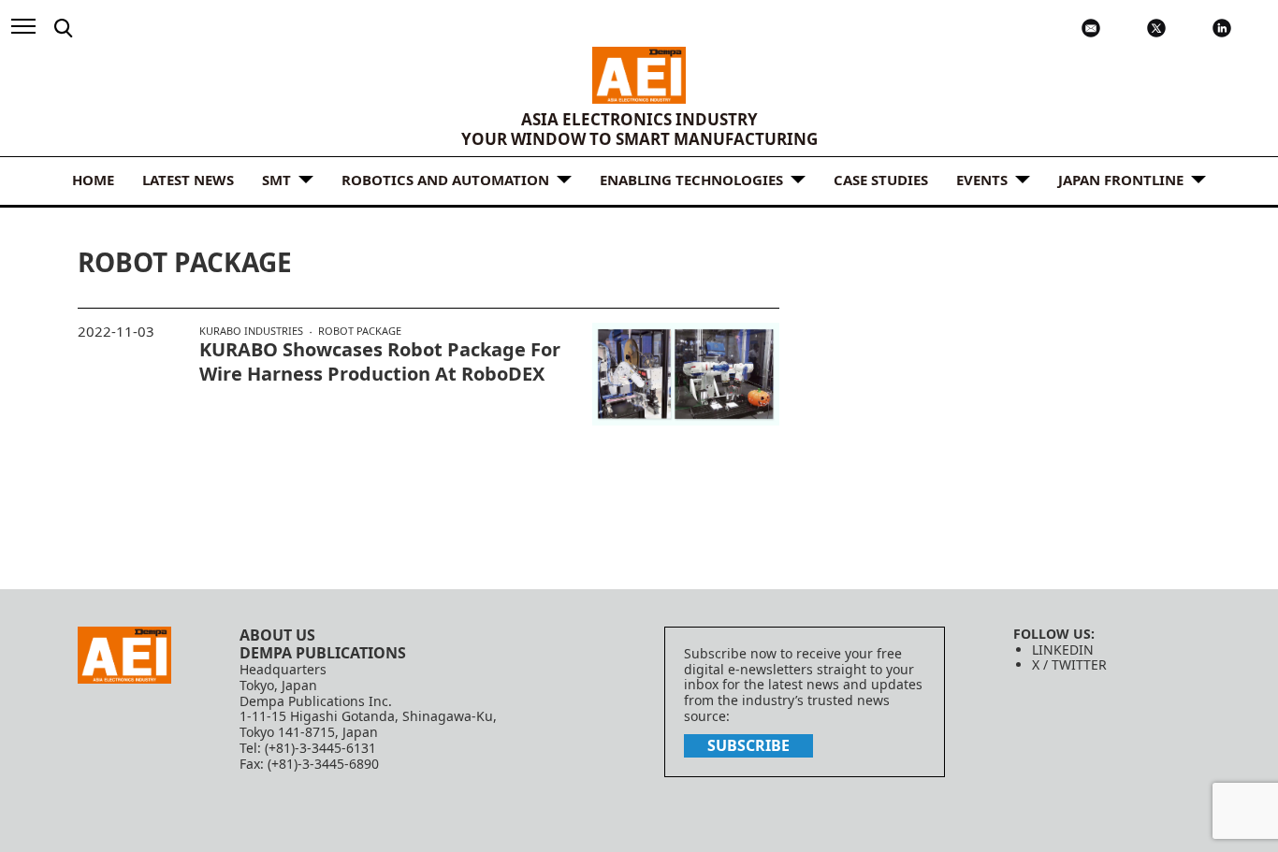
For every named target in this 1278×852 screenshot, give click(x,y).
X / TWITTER (1069, 664)
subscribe (748, 745)
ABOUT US (277, 635)
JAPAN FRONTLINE (1121, 179)
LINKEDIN (1063, 649)
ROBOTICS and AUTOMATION (445, 179)
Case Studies (881, 179)
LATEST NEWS (188, 179)
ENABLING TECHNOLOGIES (691, 179)
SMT (276, 179)
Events (982, 179)
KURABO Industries (251, 331)
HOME (93, 179)
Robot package (359, 331)
